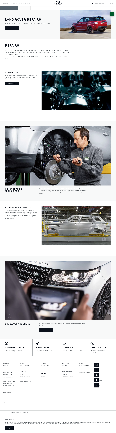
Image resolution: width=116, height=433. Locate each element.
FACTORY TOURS (82, 367)
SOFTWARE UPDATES (25, 376)
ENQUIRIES (65, 365)
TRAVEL (80, 370)
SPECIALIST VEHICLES (25, 365)
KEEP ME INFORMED (8, 390)
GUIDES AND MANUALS (25, 381)
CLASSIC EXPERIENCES (84, 372)
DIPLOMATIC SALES (8, 374)
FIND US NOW (65, 367)
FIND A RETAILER (7, 392)
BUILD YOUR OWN (7, 372)
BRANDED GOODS (7, 383)
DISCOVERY (6, 367)
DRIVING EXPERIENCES (84, 365)
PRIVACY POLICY (26, 412)
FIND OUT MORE (12, 28)
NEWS (63, 379)
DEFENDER (5, 365)
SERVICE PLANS (45, 365)
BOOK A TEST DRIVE (8, 387)
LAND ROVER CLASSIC (67, 376)
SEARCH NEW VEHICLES (9, 381)
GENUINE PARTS (45, 367)
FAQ (42, 370)
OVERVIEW (22, 363)
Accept (9, 428)
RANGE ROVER (6, 363)
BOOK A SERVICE (46, 330)
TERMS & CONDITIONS (16, 412)
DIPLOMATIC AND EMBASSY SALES (28, 367)
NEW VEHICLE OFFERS (8, 385)
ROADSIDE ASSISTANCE (68, 363)
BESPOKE (5, 370)
